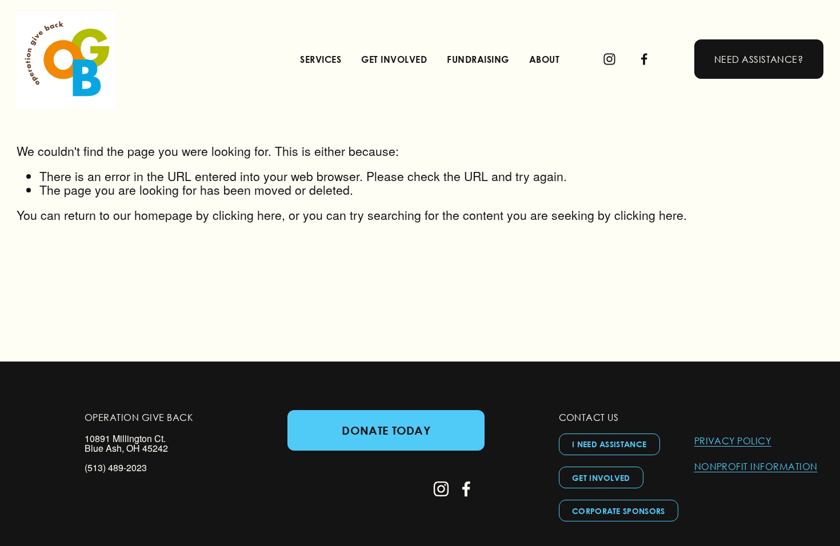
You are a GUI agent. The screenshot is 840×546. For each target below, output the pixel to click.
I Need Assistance (609, 444)
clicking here (247, 214)
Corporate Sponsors (618, 511)
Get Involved (601, 478)
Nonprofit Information (756, 466)
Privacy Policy (732, 441)
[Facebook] (644, 59)
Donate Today (386, 430)
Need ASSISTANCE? (758, 59)
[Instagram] (609, 59)
